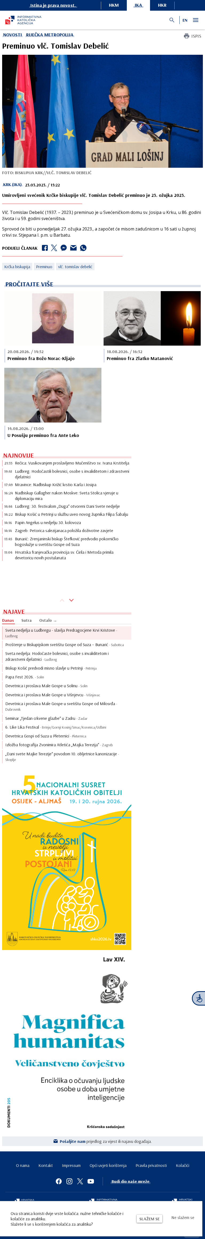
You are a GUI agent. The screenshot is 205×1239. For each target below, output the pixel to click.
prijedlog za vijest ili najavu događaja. (106, 1141)
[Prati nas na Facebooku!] (59, 1181)
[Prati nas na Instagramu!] (69, 1181)
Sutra (26, 620)
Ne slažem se (182, 1217)
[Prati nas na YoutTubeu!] (91, 1181)
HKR (162, 5)
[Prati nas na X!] (80, 1181)
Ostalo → (48, 620)
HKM (114, 5)
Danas (8, 620)
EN (185, 20)
